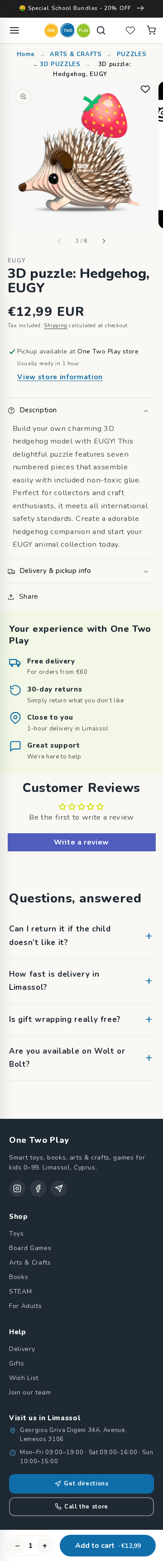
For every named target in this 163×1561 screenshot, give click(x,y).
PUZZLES (132, 54)
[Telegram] (59, 1188)
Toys (16, 1233)
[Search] (101, 30)
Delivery (22, 1349)
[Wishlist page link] (130, 30)
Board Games (30, 1248)
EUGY (17, 261)
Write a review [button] (81, 842)
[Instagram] (17, 1188)
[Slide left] (59, 241)
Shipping (55, 325)
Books (18, 1277)
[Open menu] (14, 30)
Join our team (30, 1392)
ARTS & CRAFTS (76, 54)
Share (28, 596)
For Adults (25, 1306)
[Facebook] (38, 1188)
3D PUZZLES (60, 64)
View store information (60, 377)
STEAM (20, 1291)
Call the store (86, 1507)
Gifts (16, 1363)
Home (27, 54)
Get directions (86, 1484)
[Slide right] (104, 241)
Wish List (23, 1378)
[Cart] (151, 30)
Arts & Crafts (30, 1262)
